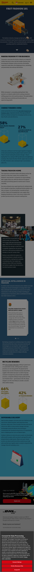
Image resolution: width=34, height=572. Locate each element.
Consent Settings (17, 562)
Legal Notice (8, 558)
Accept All (17, 569)
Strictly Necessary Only (17, 566)
